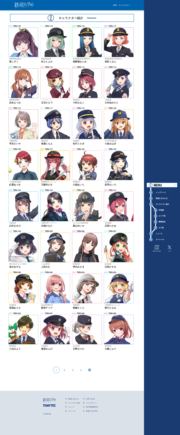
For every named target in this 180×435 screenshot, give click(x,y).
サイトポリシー (91, 403)
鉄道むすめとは (162, 198)
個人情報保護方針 (92, 407)
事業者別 (162, 221)
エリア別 (162, 215)
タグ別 (161, 227)
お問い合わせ (90, 399)
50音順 (161, 210)
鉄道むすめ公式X (92, 411)
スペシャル (160, 239)
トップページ (161, 192)
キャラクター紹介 (162, 204)
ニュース (159, 233)
